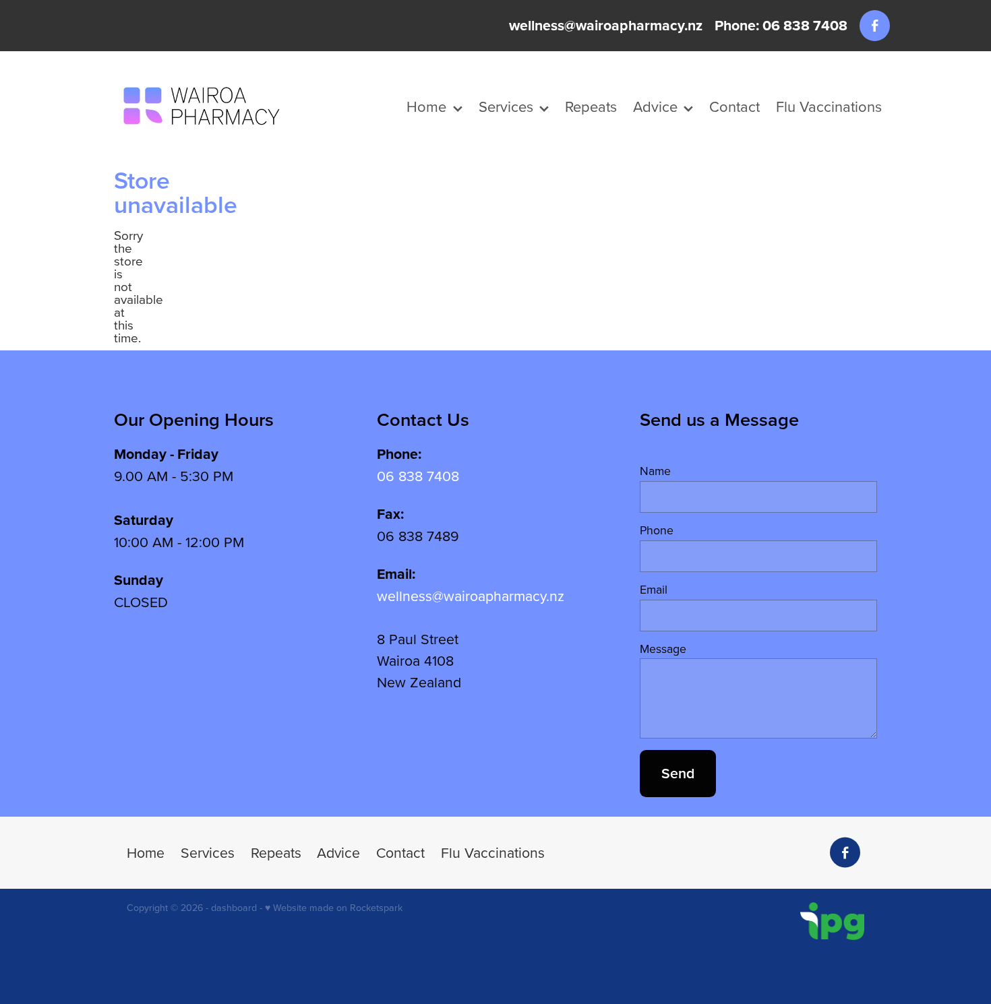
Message (663, 649)
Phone (656, 530)
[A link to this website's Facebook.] (875, 25)
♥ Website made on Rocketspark (333, 907)
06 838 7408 (418, 476)
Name (655, 471)
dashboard (234, 907)
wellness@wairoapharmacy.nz (605, 25)
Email (653, 590)
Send (677, 773)
